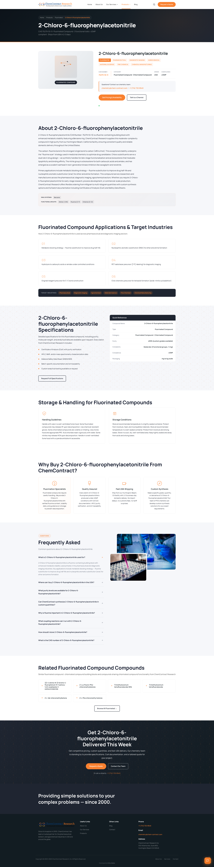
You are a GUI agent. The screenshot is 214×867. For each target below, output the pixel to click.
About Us (99, 4)
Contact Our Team (118, 766)
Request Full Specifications (52, 378)
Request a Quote (166, 4)
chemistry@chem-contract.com (114, 88)
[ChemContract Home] (55, 4)
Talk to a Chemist (136, 97)
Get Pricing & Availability (112, 97)
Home (89, 4)
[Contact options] (207, 860)
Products (125, 4)
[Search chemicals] (154, 4)
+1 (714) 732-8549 (136, 88)
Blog (136, 4)
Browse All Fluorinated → (107, 708)
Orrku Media (111, 863)
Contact (112, 829)
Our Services (111, 4)
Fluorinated (59, 17)
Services (167, 859)
